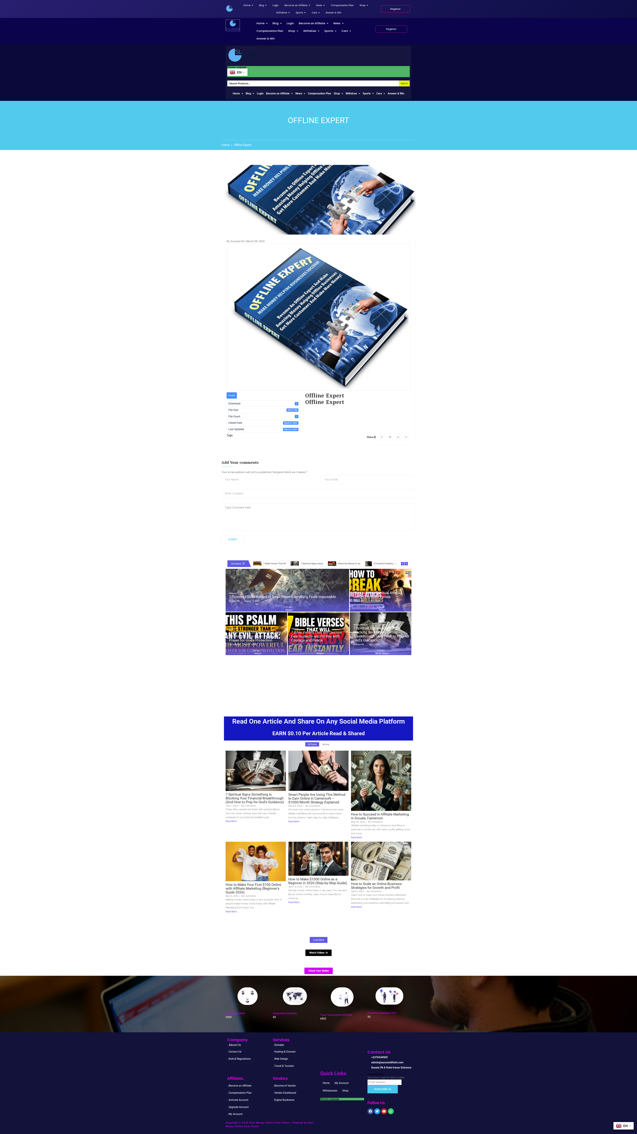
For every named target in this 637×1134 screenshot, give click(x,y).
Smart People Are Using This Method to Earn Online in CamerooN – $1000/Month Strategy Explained (316, 798)
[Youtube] (384, 1111)
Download (231, 395)
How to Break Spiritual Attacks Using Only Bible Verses (377, 595)
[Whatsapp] (391, 1111)
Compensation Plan (269, 31)
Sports (328, 31)
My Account (342, 1083)
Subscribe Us (382, 1089)
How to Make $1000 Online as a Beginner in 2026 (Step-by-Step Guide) (317, 881)
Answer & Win (265, 38)
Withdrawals (330, 1090)
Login (290, 23)
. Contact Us (234, 1051)
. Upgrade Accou (236, 1107)
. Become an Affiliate (239, 1085)
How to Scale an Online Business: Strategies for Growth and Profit (376, 886)
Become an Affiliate (312, 23)
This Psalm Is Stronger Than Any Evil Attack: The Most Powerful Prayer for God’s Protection (255, 636)
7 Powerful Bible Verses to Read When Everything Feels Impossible (282, 597)
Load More (318, 940)
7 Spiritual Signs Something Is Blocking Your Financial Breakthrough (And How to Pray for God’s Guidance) (381, 634)
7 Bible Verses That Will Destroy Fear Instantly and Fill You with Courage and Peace (316, 636)
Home (260, 23)
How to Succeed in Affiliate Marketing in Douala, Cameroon (380, 816)
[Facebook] (370, 1111)
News (336, 23)
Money (357, 625)
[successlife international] (229, 8)
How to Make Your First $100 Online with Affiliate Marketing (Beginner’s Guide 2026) (253, 888)
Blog (276, 23)
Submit (232, 539)
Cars (344, 31)
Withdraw (309, 31)
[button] (262, 23)
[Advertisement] (318, 681)
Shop (291, 31)
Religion (232, 593)
